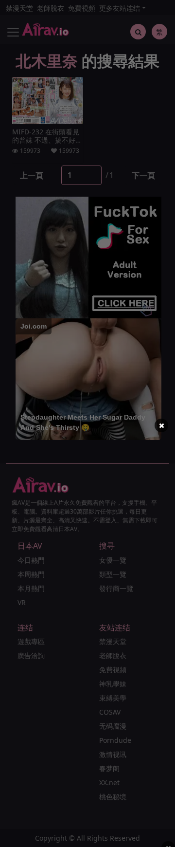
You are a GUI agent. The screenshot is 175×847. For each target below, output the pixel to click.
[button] (161, 425)
